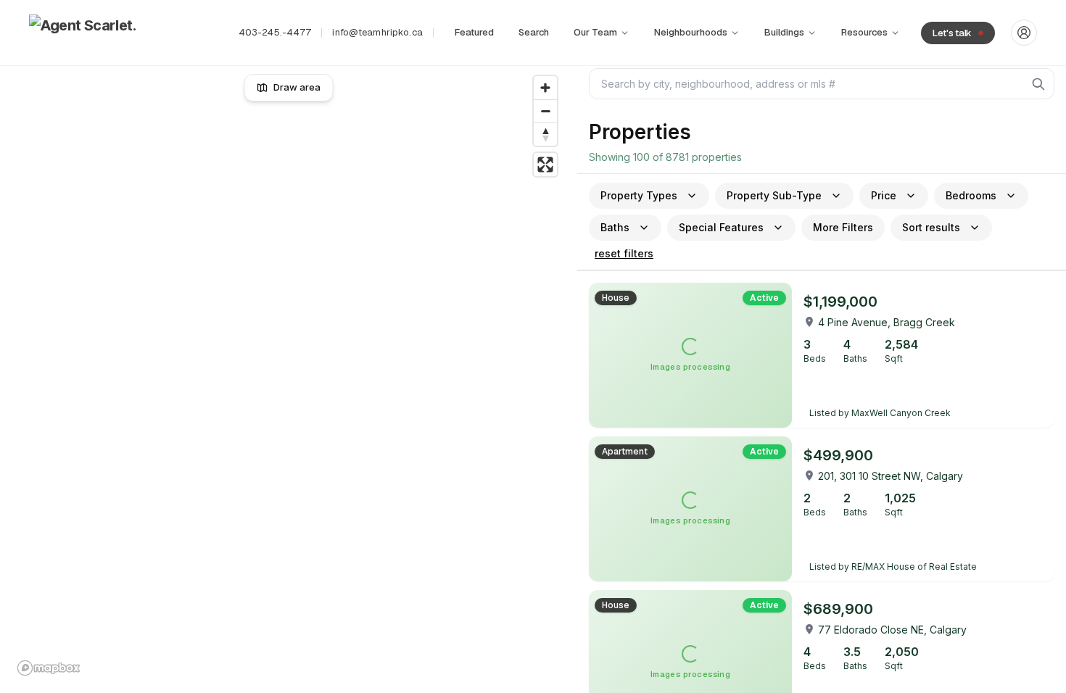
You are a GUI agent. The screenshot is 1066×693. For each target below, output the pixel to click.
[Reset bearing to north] (545, 134)
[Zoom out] (545, 111)
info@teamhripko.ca (377, 32)
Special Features (721, 227)
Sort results (931, 227)
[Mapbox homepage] (48, 668)
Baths (614, 227)
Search (533, 32)
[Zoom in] (545, 87)
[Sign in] (1024, 33)
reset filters (624, 253)
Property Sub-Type (774, 195)
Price (883, 195)
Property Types (638, 195)
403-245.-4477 (275, 32)
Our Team (595, 32)
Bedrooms (971, 195)
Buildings (784, 32)
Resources (864, 32)
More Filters (843, 227)
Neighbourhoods (690, 32)
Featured (474, 32)
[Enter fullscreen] (545, 164)
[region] (289, 375)
